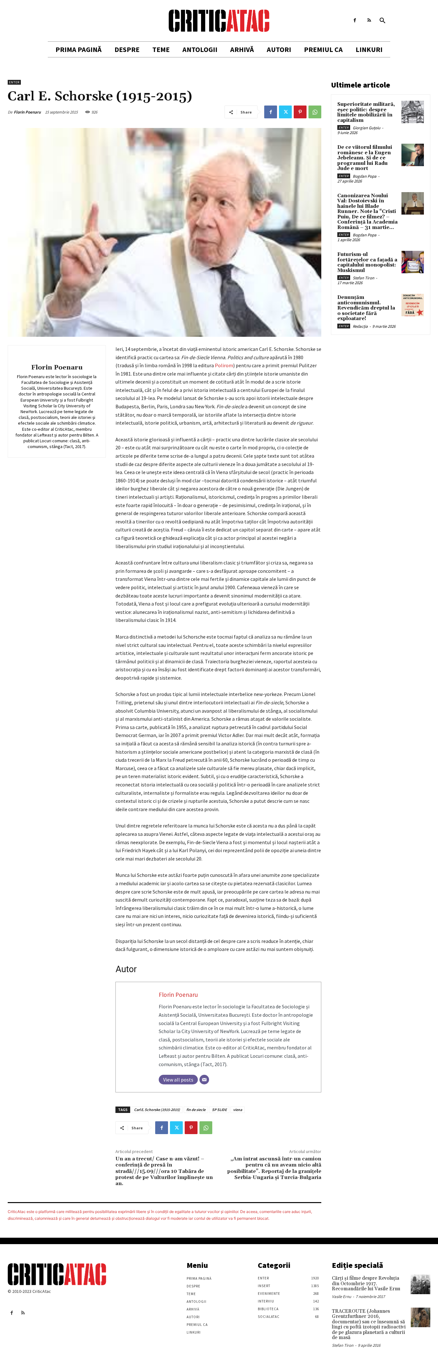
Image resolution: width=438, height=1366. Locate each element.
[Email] (204, 1079)
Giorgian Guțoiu (366, 128)
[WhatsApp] (314, 112)
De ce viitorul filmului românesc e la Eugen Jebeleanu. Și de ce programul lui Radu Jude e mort (364, 158)
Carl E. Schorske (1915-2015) (157, 1109)
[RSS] (369, 20)
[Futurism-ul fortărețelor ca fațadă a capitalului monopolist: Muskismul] (412, 262)
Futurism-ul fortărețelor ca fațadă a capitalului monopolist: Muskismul (367, 262)
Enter (14, 82)
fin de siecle (196, 1109)
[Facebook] (354, 20)
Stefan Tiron (363, 278)
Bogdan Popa (364, 176)
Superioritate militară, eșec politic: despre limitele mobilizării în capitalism (366, 112)
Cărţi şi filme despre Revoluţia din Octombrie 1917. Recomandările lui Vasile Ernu (366, 1283)
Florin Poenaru (27, 112)
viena (237, 1109)
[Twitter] (285, 112)
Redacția (360, 326)
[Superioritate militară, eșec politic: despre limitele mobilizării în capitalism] (412, 112)
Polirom (224, 365)
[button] (382, 21)
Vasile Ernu (341, 1296)
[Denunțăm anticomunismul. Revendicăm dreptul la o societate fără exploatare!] (412, 305)
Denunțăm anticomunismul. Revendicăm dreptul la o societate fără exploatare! (366, 308)
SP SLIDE (219, 1109)
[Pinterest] (300, 112)
